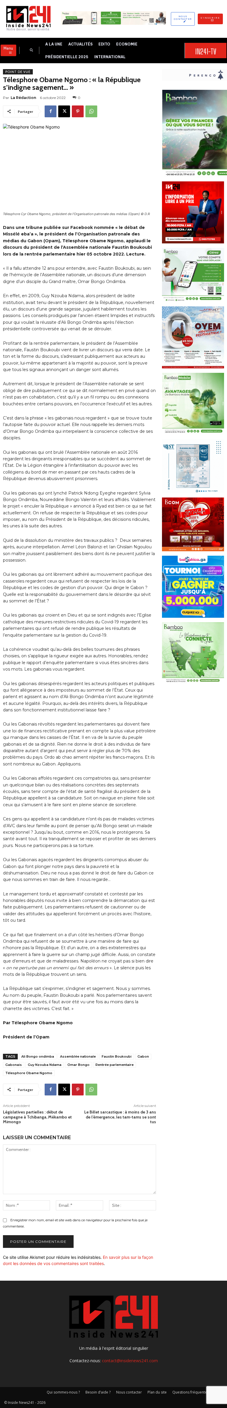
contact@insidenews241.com (130, 1360)
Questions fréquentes (190, 1392)
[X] (64, 111)
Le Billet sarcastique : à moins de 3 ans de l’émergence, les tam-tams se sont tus (120, 1117)
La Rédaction (23, 97)
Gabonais (13, 1065)
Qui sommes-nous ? (63, 1392)
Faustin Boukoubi (117, 1056)
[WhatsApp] (91, 111)
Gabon (143, 1056)
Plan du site (157, 1392)
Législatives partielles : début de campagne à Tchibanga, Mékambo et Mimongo (37, 1117)
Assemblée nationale (78, 1056)
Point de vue (17, 72)
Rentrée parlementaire (114, 1065)
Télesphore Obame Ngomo (28, 1073)
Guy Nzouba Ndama (44, 1065)
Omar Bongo (78, 1065)
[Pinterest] (78, 111)
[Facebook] (50, 111)
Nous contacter (129, 1392)
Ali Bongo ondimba (37, 1056)
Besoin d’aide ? (98, 1392)
